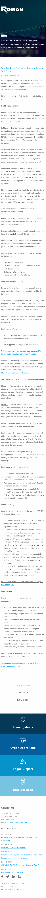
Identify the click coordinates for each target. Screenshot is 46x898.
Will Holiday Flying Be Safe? (12, 872)
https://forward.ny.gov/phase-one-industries (19, 310)
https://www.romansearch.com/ (14, 373)
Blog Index (23, 693)
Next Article (23, 700)
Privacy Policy (7, 889)
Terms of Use (19, 889)
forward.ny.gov (7, 585)
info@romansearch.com (17, 822)
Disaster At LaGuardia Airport (13, 847)
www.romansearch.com (11, 666)
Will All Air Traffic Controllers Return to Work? (20, 865)
